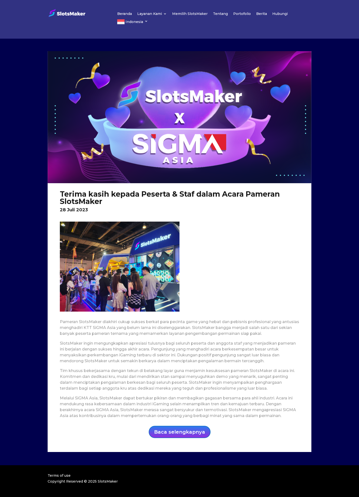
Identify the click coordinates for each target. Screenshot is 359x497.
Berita (261, 14)
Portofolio (242, 14)
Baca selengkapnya (179, 432)
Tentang (220, 14)
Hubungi (280, 14)
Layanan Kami (149, 14)
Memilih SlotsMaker (190, 14)
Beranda (124, 14)
